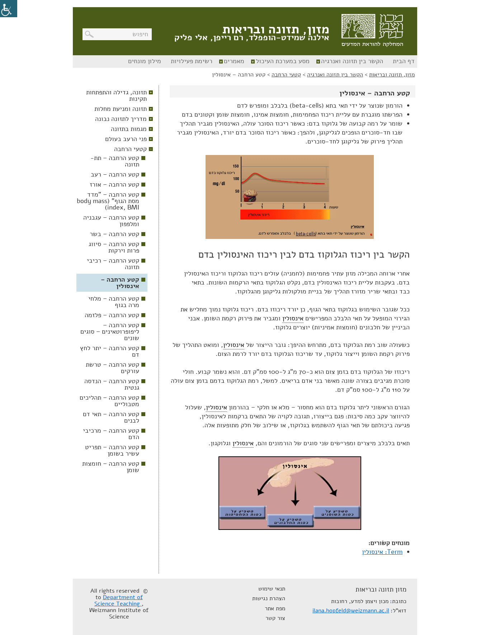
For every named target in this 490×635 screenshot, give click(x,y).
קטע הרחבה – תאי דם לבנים (111, 417)
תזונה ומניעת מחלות (120, 108)
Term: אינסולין (382, 551)
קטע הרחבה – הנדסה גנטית (111, 384)
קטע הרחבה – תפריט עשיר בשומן (112, 450)
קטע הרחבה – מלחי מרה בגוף (113, 301)
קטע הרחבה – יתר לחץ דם (109, 351)
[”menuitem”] (402, 61)
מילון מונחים (144, 61)
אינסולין (292, 318)
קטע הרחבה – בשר (114, 234)
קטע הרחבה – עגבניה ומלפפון (111, 220)
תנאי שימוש (271, 589)
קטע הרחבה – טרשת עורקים (112, 367)
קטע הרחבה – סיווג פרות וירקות (114, 247)
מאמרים (234, 61)
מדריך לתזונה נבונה (121, 119)
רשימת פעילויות (191, 61)
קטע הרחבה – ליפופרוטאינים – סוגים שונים (109, 331)
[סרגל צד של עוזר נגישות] (8, 8)
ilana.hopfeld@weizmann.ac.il (350, 611)
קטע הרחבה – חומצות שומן (110, 466)
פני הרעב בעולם (126, 139)
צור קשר (275, 618)
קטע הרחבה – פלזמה (112, 315)
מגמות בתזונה (129, 129)
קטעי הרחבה (130, 149)
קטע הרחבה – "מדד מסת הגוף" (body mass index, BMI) (108, 201)
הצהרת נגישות (268, 598)
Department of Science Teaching (118, 600)
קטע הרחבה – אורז (114, 184)
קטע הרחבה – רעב (115, 174)
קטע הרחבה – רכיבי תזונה (113, 263)
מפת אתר (275, 608)
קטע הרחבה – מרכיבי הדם (111, 433)
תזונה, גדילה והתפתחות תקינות (116, 95)
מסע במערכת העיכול (283, 61)
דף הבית (404, 61)
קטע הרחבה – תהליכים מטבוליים (109, 400)
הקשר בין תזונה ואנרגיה (352, 61)
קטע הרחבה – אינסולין (120, 282)
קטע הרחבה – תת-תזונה (114, 161)
